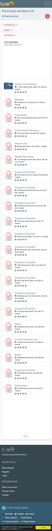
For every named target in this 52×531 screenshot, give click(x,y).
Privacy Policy (8, 491)
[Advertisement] (23, 63)
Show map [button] (8, 35)
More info (19, 529)
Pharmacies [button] (9, 25)
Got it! (43, 527)
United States (29, 521)
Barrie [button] (7, 30)
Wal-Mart (19, 99)
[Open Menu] (47, 4)
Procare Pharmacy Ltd (26, 339)
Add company (8, 468)
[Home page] (7, 4)
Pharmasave (21, 115)
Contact (5, 495)
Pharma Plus (21, 143)
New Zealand (11, 517)
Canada (20, 514)
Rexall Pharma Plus (24, 156)
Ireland (30, 514)
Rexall (18, 324)
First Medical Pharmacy (27, 130)
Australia (9, 514)
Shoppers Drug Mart (25, 187)
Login (4, 475)
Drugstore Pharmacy (25, 172)
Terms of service (9, 487)
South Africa (26, 517)
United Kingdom (12, 521)
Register (5, 472)
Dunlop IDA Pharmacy (26, 84)
